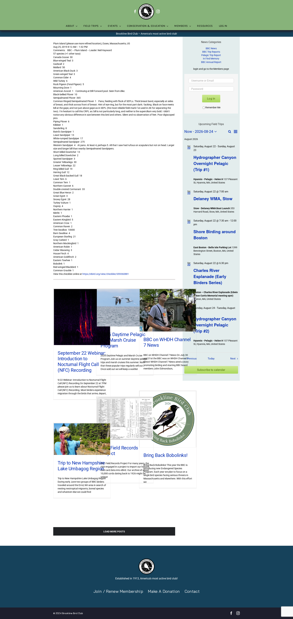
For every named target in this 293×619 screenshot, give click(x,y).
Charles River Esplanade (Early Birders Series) (209, 276)
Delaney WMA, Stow (212, 198)
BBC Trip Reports (211, 51)
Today (211, 358)
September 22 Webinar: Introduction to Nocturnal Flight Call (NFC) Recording (82, 361)
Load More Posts (114, 531)
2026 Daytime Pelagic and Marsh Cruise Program (123, 340)
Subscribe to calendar (211, 369)
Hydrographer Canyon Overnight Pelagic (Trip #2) (214, 325)
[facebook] (135, 11)
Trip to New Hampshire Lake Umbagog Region (81, 465)
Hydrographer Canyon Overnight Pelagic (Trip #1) (214, 163)
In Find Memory (211, 58)
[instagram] (158, 11)
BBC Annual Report (211, 62)
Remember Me (212, 107)
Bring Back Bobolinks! (165, 455)
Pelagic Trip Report (211, 55)
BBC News (211, 48)
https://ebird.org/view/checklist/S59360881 (105, 274)
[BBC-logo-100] (146, 4)
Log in (211, 98)
